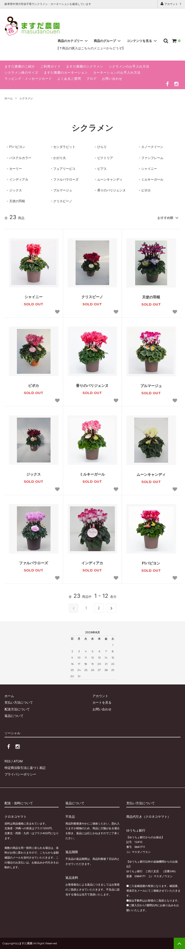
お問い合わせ (112, 78)
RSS (8, 761)
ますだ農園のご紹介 (20, 66)
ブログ (91, 78)
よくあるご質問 (69, 78)
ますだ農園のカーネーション (66, 72)
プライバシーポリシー (20, 774)
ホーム (9, 98)
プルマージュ (151, 385)
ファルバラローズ (33, 563)
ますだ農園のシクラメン (84, 66)
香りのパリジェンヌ (92, 385)
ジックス (33, 474)
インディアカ (92, 563)
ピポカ (33, 385)
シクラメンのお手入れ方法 (129, 66)
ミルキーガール (92, 474)
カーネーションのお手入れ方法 (117, 72)
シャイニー (34, 296)
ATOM (18, 761)
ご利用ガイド (50, 66)
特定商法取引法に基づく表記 (25, 768)
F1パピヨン (151, 563)
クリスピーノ (92, 296)
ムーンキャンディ (151, 474)
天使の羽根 (151, 297)
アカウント (171, 4)
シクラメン (26, 98)
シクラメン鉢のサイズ (21, 72)
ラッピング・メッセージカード (28, 78)
